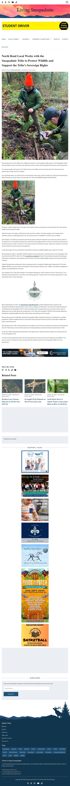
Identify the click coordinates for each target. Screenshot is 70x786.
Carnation (13, 749)
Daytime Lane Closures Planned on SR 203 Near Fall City (11, 401)
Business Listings (6, 738)
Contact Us (5, 741)
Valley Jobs (5, 735)
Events (65, 39)
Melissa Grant (16, 70)
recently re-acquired (32, 256)
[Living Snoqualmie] (35, 10)
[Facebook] (6, 370)
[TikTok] (12, 370)
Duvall (20, 749)
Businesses (6, 749)
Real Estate (22, 752)
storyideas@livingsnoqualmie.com (11, 772)
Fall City (33, 749)
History (49, 749)
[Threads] (3, 370)
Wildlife (22, 755)
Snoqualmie (48, 752)
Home (4, 39)
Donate (4, 729)
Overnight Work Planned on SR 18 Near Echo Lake (35, 400)
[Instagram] (9, 370)
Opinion (25, 39)
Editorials (26, 749)
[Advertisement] (35, 420)
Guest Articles (41, 749)
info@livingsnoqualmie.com (9, 769)
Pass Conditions (13, 752)
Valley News (13, 39)
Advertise (4, 732)
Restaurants (31, 752)
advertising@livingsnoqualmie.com (11, 774)
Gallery (5, 47)
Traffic (57, 39)
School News (39, 752)
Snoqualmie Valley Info (29, 70)
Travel (10, 755)
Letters (55, 749)
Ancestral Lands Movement (30, 304)
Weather (4, 726)
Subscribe (11, 694)
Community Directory (41, 39)
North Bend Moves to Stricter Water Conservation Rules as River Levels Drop (57, 401)
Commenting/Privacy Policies (46, 779)
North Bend (62, 749)
